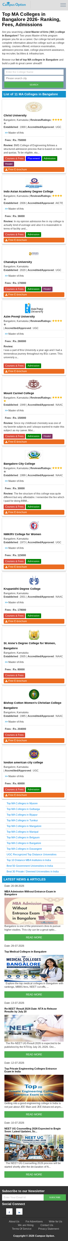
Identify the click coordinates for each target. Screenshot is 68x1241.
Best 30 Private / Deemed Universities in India (33, 871)
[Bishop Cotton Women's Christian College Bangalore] (34, 694)
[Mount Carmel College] (34, 385)
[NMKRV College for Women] (34, 526)
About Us (14, 1221)
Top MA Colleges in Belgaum (23, 837)
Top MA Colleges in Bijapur (22, 814)
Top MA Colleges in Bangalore (24, 843)
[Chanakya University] (34, 253)
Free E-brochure (17, 169)
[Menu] (63, 5)
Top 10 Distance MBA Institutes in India (29, 860)
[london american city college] (34, 754)
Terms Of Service (21, 1228)
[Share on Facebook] (9, 1212)
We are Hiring (26, 1225)
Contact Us (46, 1225)
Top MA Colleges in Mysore (22, 803)
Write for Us (55, 1221)
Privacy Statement (48, 1228)
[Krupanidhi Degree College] (34, 580)
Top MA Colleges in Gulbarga (23, 809)
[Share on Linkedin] (19, 1212)
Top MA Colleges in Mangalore (24, 826)
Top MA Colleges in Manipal (23, 831)
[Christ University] (34, 107)
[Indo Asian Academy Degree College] (34, 183)
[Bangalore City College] (34, 455)
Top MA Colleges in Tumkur (22, 820)
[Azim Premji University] (34, 308)
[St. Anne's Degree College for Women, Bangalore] (34, 635)
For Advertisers (34, 1221)
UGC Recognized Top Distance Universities (31, 854)
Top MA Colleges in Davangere (24, 848)
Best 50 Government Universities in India (30, 866)
